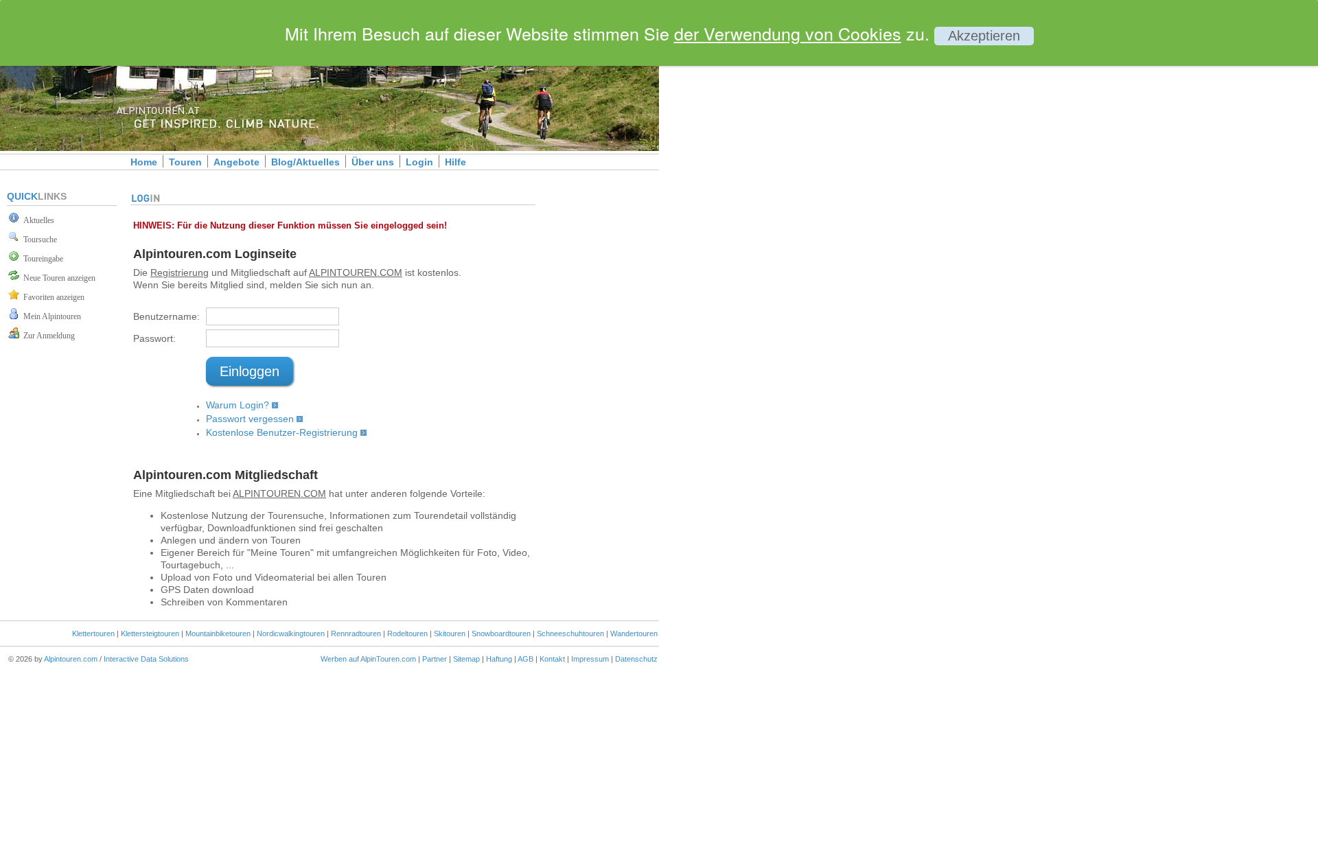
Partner (434, 659)
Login (419, 161)
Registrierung (179, 272)
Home (143, 161)
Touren (185, 161)
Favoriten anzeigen (51, 297)
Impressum (590, 659)
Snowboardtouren (501, 633)
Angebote (236, 161)
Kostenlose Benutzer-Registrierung (282, 432)
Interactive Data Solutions (146, 659)
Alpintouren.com (70, 659)
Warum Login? (237, 404)
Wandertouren (634, 633)
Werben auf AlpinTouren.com (368, 659)
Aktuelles (36, 220)
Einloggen (249, 371)
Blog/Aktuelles (305, 161)
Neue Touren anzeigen (57, 278)
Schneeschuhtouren (570, 633)
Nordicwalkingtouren (291, 633)
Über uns (372, 161)
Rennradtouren (356, 633)
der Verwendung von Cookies (787, 33)
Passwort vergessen (250, 418)
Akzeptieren (984, 35)
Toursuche (38, 239)
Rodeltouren (407, 633)
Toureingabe (41, 259)
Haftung (499, 659)
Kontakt (552, 659)
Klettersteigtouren (150, 633)
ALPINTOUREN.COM (355, 272)
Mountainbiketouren (218, 633)
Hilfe (455, 161)
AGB (525, 659)
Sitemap (466, 659)
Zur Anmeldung (47, 335)
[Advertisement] (776, 235)
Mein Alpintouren (50, 316)
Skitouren (449, 633)
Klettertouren (93, 633)
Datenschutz (636, 659)
